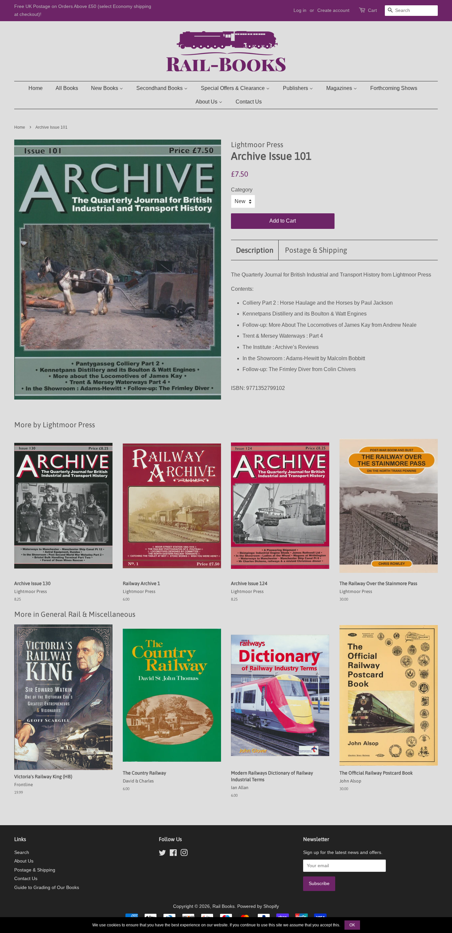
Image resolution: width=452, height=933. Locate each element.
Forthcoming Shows (393, 88)
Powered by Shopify (258, 906)
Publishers (296, 88)
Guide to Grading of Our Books (46, 887)
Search (21, 852)
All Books (67, 88)
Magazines (339, 88)
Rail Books (223, 906)
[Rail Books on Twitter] (162, 854)
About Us (207, 102)
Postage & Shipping (316, 250)
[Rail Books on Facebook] (173, 854)
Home (35, 88)
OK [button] (352, 925)
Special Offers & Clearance (233, 88)
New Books (105, 88)
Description (254, 250)
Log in (300, 10)
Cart (372, 10)
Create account (333, 10)
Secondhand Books (160, 88)
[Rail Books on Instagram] (184, 854)
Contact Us (249, 102)
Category (241, 189)
